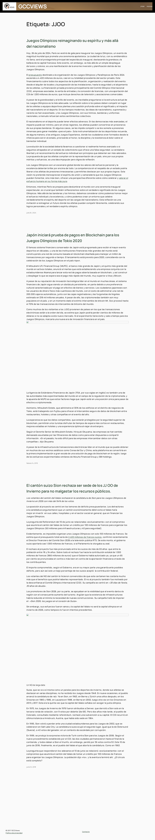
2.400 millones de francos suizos (85, 537)
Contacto (86, 832)
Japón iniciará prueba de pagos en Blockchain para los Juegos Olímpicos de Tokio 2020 (72, 237)
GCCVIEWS (32, 6)
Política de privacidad (14, 833)
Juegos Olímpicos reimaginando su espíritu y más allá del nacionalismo (72, 43)
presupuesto (35, 74)
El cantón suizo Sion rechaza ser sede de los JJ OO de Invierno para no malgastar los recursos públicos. (72, 488)
